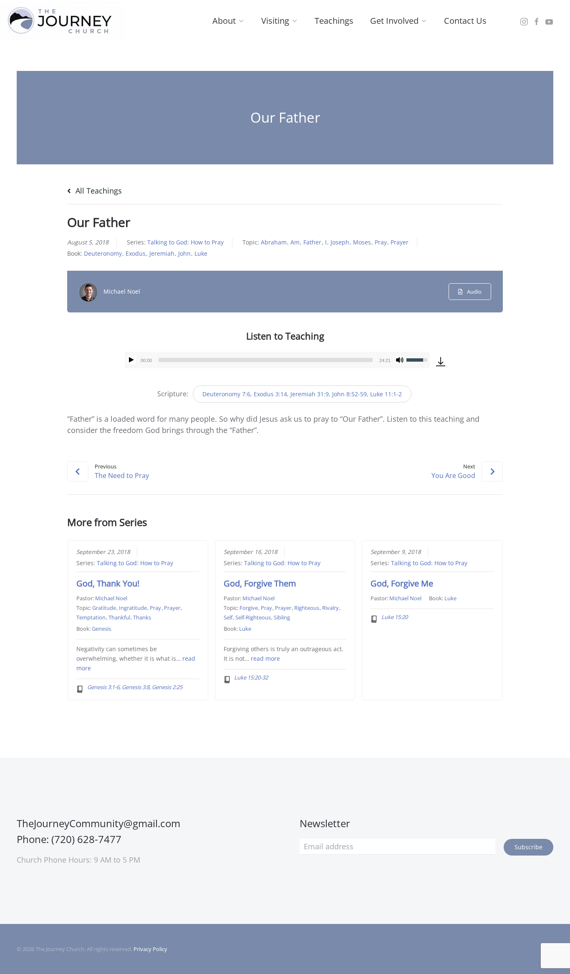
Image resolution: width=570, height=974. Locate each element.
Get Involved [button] (394, 20)
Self (228, 617)
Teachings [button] (334, 20)
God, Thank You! (107, 583)
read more (265, 658)
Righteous (306, 608)
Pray (381, 242)
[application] (277, 360)
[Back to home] (62, 21)
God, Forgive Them (260, 583)
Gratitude (104, 608)
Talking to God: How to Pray (185, 242)
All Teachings (97, 191)
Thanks (142, 617)
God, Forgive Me (402, 583)
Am (295, 242)
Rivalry (330, 608)
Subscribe (528, 847)
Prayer (400, 242)
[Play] (131, 360)
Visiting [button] (275, 20)
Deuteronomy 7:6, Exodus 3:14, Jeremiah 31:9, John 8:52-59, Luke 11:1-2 (302, 394)
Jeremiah (161, 253)
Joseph (339, 242)
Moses (362, 242)
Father (312, 242)
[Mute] (400, 360)
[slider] (265, 360)
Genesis (101, 628)
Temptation (91, 617)
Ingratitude (133, 608)
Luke (200, 253)
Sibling (282, 617)
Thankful (119, 617)
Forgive (249, 608)
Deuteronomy (103, 253)
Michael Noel (121, 291)
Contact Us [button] (465, 20)
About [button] (224, 20)
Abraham (274, 242)
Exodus (136, 253)
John (184, 253)
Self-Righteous (253, 617)
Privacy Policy (150, 949)
